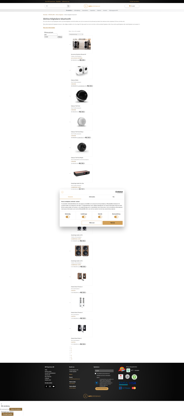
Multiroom (48, 376)
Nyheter (99, 10)
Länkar (47, 378)
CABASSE (73, 84)
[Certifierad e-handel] (134, 377)
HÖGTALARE (51, 14)
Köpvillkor (58, 1)
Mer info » (82, 60)
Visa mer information (49, 27)
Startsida (45, 14)
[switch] (84, 217)
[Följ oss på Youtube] (53, 386)
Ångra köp (48, 380)
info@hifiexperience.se (74, 379)
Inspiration (92, 10)
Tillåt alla (112, 222)
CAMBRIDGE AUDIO (76, 187)
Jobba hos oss (65, 1)
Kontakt (105, 10)
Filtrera (60, 37)
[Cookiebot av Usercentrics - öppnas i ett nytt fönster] (116, 192)
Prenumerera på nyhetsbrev (102, 388)
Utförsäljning (77, 10)
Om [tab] (113, 196)
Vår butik (47, 375)
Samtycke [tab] (70, 196)
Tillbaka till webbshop (16, 409)
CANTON (73, 290)
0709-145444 (72, 388)
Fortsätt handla (7, 414)
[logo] (92, 6)
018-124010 (72, 383)
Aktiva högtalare (59, 14)
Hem (46, 370)
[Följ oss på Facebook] (46, 386)
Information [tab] (92, 196)
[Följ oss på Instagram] (49, 386)
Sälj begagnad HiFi (113, 10)
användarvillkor (103, 386)
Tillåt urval (91, 222)
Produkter (69, 10)
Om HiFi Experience (50, 1)
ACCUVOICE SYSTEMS (76, 58)
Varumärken (85, 10)
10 (71, 359)
